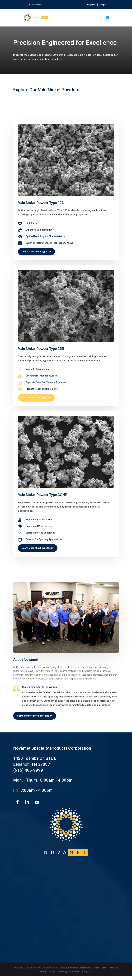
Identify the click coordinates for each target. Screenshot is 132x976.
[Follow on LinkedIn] (27, 802)
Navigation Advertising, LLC (76, 971)
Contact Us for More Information (34, 715)
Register (91, 4)
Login (103, 4)
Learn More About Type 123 (36, 251)
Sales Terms (100, 967)
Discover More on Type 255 (36, 397)
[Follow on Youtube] (37, 802)
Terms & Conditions (79, 967)
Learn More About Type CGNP (38, 548)
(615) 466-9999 (28, 770)
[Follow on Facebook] (17, 802)
